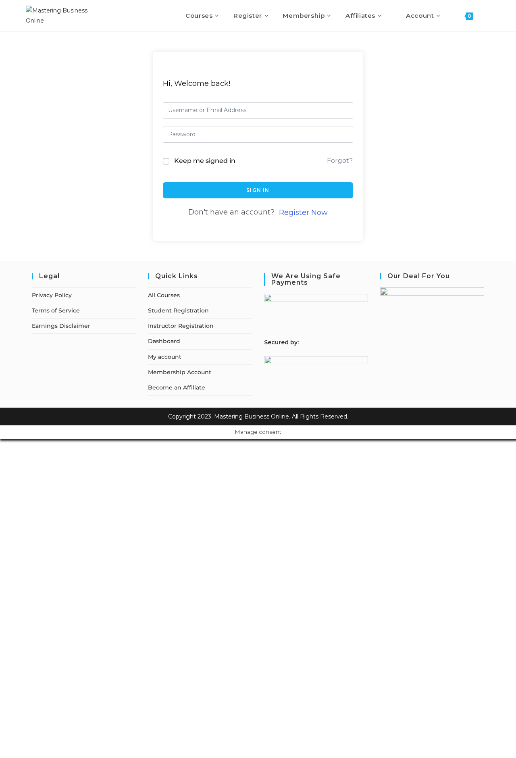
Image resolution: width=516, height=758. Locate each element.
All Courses (164, 295)
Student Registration (178, 310)
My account (164, 356)
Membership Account (179, 372)
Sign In (257, 190)
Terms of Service (56, 310)
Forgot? (340, 161)
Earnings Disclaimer (61, 325)
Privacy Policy (52, 295)
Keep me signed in (204, 161)
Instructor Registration (181, 325)
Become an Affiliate (176, 387)
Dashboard (164, 341)
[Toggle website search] (487, 16)
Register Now (303, 212)
